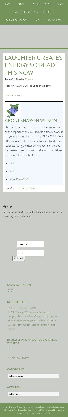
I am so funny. (13, 95)
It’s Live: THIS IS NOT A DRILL (23, 308)
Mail (11, 163)
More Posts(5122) (19, 179)
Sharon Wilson (38, 120)
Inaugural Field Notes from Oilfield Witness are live (32, 316)
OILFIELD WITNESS (19, 358)
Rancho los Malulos (26, 188)
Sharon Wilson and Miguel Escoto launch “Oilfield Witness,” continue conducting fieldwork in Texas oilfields (32, 325)
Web (12, 171)
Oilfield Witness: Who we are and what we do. (30, 312)
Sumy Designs (41, 409)
